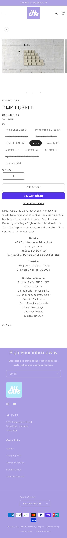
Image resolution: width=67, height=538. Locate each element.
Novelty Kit (54, 144)
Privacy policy (25, 531)
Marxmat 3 (53, 150)
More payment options (33, 203)
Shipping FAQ (13, 455)
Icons (36, 143)
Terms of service (15, 462)
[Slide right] (40, 92)
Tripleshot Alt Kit (16, 144)
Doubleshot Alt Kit (48, 137)
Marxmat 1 (13, 150)
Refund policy (14, 469)
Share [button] (9, 325)
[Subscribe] (57, 373)
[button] (3, 13)
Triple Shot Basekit (18, 130)
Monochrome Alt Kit (18, 137)
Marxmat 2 (33, 150)
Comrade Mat (14, 164)
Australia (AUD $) (32, 503)
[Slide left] (26, 92)
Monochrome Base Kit (49, 130)
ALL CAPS (20, 526)
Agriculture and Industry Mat (23, 157)
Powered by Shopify (34, 526)
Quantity (6, 169)
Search (10, 448)
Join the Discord (15, 476)
